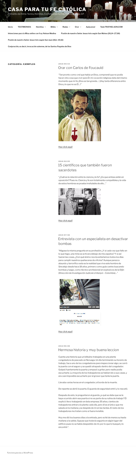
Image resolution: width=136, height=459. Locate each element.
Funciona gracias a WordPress (20, 453)
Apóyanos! (90, 27)
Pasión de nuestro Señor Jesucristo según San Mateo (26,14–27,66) (90, 33)
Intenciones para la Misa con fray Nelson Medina (32, 33)
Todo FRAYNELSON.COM (111, 27)
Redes (65, 27)
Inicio (10, 27)
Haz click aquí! (65, 147)
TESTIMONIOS (24, 27)
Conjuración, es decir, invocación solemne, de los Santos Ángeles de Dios (39, 46)
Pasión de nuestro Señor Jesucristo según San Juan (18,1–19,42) (35, 40)
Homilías (40, 27)
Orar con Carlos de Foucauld (80, 68)
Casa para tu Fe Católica (47, 9)
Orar (77, 27)
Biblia (53, 27)
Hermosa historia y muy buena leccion (88, 350)
